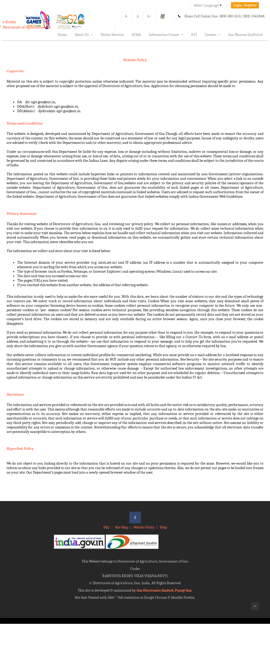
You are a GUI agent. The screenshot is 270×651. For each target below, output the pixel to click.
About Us (82, 34)
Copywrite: (15, 71)
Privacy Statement (22, 213)
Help (163, 527)
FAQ (106, 527)
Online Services (112, 34)
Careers (210, 34)
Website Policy (135, 60)
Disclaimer (15, 394)
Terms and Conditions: (25, 123)
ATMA (136, 34)
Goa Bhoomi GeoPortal (245, 34)
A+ (149, 16)
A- (126, 16)
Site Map (121, 527)
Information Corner (164, 34)
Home (62, 34)
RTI (194, 34)
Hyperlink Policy (20, 448)
